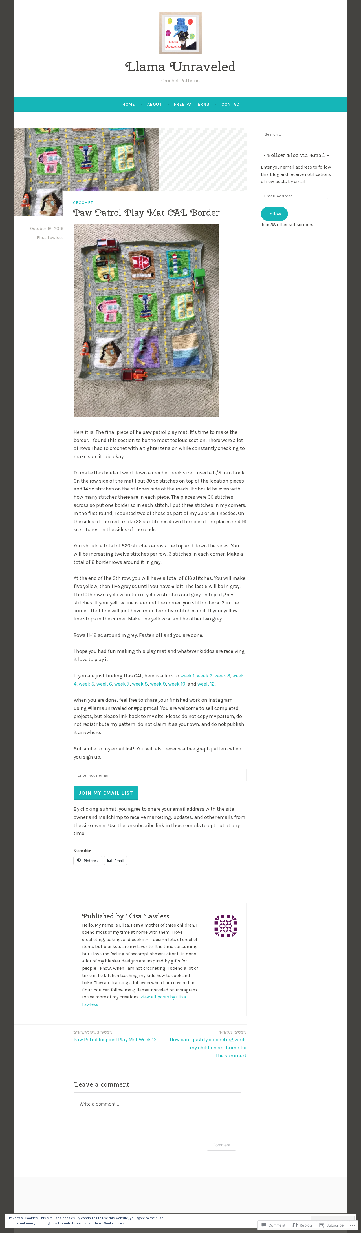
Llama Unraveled (180, 66)
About (154, 104)
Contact (232, 104)
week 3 (222, 676)
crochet (83, 202)
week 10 (176, 684)
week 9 (158, 684)
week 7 (122, 684)
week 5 (86, 684)
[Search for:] (296, 134)
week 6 (104, 684)
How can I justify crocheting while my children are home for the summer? (208, 1044)
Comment (221, 1145)
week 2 (204, 676)
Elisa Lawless (50, 237)
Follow (274, 213)
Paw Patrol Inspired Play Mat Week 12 (115, 1036)
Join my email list (106, 793)
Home (128, 104)
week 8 (140, 684)
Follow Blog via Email (296, 155)
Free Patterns (192, 104)
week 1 (187, 676)
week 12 (206, 684)
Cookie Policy (114, 1223)
